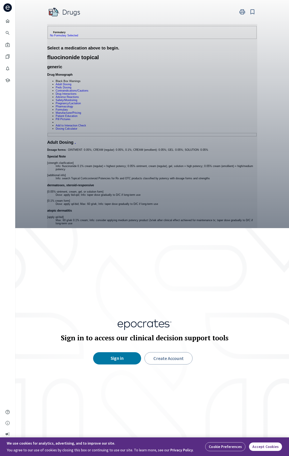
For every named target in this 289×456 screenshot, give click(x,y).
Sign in (117, 358)
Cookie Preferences (225, 446)
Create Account (168, 358)
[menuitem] (7, 21)
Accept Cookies (265, 446)
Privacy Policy (181, 450)
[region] (144, 446)
